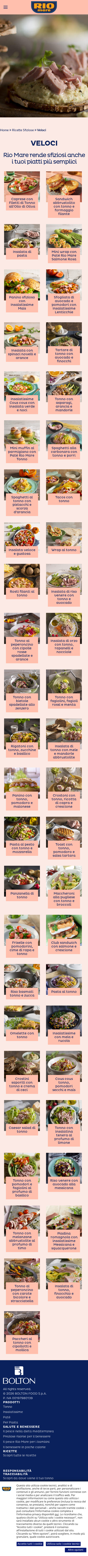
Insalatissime (13, 1412)
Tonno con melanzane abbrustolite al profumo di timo (22, 1240)
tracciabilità (15, 1474)
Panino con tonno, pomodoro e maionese (22, 801)
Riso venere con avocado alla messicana (64, 1184)
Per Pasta (10, 1422)
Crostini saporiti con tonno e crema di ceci (22, 1084)
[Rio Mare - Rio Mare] (44, 7)
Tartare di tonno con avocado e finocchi (64, 355)
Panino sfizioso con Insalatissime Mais (22, 303)
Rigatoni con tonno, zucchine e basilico (22, 750)
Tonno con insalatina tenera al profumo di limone (64, 1135)
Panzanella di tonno (22, 895)
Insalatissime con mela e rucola (64, 1037)
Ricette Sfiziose (23, 130)
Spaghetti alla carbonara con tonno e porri (64, 452)
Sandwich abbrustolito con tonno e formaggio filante (64, 206)
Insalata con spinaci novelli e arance (22, 354)
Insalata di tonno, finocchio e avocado (64, 1291)
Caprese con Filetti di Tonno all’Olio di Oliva (22, 203)
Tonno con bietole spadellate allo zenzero (22, 702)
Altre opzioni (75, 1549)
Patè (6, 1417)
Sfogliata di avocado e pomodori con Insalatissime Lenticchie (64, 304)
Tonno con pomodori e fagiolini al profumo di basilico (22, 1188)
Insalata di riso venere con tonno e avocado (64, 597)
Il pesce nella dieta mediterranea (28, 1431)
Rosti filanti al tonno (22, 593)
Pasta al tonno (64, 992)
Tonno (7, 1407)
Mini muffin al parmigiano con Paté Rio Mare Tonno (22, 453)
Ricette (10, 1451)
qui (57, 1514)
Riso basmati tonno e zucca (22, 994)
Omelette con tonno (22, 1035)
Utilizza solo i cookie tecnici (63, 1543)
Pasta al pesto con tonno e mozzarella (22, 848)
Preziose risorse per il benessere (27, 1436)
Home (4, 130)
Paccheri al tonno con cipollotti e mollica (22, 1344)
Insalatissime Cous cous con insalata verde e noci (22, 404)
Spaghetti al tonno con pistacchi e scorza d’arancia (22, 504)
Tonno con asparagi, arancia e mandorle (64, 404)
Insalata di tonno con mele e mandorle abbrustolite (64, 751)
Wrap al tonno (64, 550)
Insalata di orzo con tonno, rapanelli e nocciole (64, 646)
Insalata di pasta (22, 254)
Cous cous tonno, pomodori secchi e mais (64, 1084)
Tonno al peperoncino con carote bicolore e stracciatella (22, 1293)
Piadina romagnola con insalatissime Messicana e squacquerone (64, 1240)
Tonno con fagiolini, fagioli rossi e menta (64, 701)
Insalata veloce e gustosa (22, 552)
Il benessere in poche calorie (24, 1447)
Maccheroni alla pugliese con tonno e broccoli (64, 899)
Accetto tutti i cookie (30, 1543)
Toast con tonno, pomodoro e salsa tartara (64, 850)
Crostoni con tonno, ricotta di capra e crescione (64, 801)
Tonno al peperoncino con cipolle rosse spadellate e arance (22, 650)
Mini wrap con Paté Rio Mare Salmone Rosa (64, 255)
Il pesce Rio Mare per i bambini (26, 1442)
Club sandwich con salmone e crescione (64, 946)
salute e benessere (21, 1427)
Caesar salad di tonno (22, 1130)
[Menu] (5, 7)
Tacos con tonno (64, 499)
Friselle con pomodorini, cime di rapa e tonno (22, 948)
